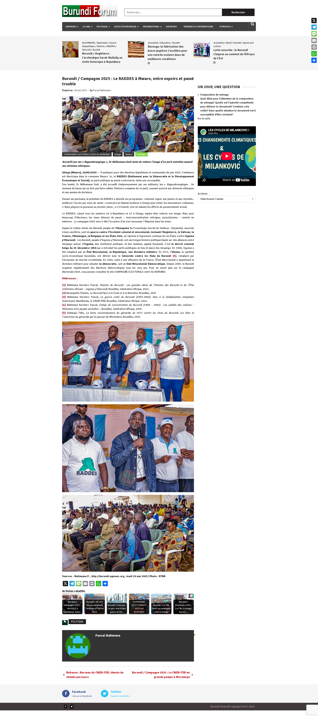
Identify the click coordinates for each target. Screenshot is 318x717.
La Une (86, 26)
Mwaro (128, 154)
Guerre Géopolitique (232, 42)
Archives (202, 193)
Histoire (247, 42)
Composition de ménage (214, 94)
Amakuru (70, 26)
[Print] (314, 47)
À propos (225, 26)
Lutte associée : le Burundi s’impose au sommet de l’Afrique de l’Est (168, 54)
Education (99, 42)
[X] (314, 20)
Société (110, 42)
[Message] (314, 33)
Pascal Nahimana (101, 90)
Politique (102, 26)
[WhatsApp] (314, 53)
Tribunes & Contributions (198, 26)
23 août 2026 (224, 58)
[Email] (314, 40)
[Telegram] (314, 27)
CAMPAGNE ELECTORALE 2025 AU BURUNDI (87, 154)
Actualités (87, 42)
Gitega (216, 42)
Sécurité (217, 46)
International (151, 26)
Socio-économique (125, 26)
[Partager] (314, 60)
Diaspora (171, 26)
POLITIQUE (77, 621)
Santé (163, 42)
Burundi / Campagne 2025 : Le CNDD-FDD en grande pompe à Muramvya (161, 675)
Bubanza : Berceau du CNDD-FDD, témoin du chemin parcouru (95, 675)
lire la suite (204, 118)
